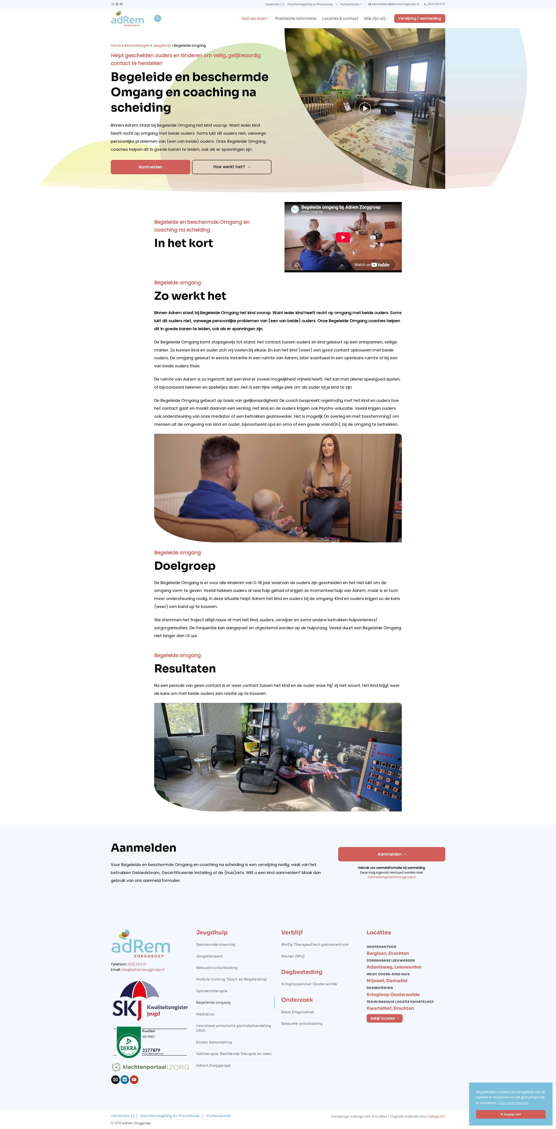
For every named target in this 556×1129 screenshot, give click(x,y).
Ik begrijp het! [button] (511, 1114)
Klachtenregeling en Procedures (310, 4)
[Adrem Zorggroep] (129, 18)
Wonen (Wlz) (293, 956)
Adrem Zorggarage (213, 1065)
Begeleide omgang (213, 1002)
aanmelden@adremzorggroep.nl (392, 877)
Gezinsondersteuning (216, 944)
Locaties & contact (340, 18)
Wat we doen (254, 18)
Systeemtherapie (212, 991)
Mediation (205, 1014)
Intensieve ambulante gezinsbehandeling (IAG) (233, 1028)
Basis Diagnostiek (297, 1012)
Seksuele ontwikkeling (217, 967)
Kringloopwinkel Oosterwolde (309, 984)
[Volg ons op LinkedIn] (117, 4)
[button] (365, 109)
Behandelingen (137, 45)
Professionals (349, 4)
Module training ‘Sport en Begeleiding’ (231, 979)
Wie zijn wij (375, 18)
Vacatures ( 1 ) (275, 4)
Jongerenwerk (209, 956)
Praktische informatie (295, 18)
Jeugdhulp (162, 45)
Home (116, 45)
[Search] (157, 18)
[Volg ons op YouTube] (121, 4)
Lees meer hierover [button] (513, 1103)
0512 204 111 (136, 964)
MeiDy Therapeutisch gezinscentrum (315, 944)
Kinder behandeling (214, 1042)
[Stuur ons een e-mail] (113, 4)
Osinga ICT (436, 1116)
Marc (383, 1116)
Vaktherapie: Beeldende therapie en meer (234, 1053)
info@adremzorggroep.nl (142, 969)
